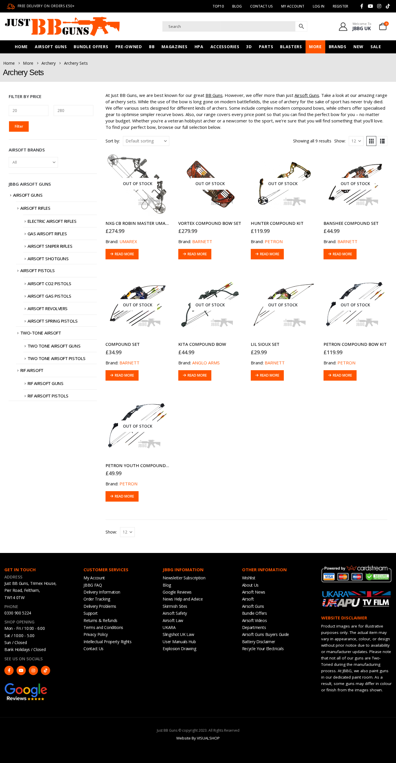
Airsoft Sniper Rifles (50, 246)
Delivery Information (101, 592)
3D (249, 46)
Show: (340, 141)
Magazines (174, 46)
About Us (250, 585)
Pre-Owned (128, 46)
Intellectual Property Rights (107, 641)
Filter (19, 126)
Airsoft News (253, 592)
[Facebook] (361, 6)
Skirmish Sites (175, 606)
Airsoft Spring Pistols (53, 321)
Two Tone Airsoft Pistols (57, 358)
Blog (237, 6)
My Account (94, 578)
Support (90, 613)
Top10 (218, 6)
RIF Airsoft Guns (45, 383)
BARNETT (202, 241)
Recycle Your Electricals (263, 648)
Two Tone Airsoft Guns (54, 346)
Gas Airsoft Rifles (47, 233)
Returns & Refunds (100, 620)
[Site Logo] (62, 26)
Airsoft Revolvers (48, 308)
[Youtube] (370, 6)
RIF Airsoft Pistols (48, 396)
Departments (254, 627)
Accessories (224, 46)
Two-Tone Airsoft (40, 333)
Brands (337, 46)
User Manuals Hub (179, 641)
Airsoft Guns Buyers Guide (265, 634)
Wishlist (249, 578)
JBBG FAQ (92, 585)
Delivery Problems (99, 606)
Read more (124, 254)
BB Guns (214, 95)
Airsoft (248, 599)
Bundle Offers (91, 46)
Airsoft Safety (175, 613)
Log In (318, 6)
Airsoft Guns (51, 46)
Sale (375, 46)
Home (21, 46)
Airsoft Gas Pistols (49, 296)
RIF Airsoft (31, 370)
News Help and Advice (183, 599)
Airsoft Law (173, 620)
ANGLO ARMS (206, 363)
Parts (266, 46)
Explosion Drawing (179, 648)
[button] (371, 141)
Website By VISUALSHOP (198, 738)
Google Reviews (177, 592)
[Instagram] (379, 6)
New (358, 46)
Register (340, 6)
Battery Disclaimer (258, 641)
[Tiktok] (387, 6)
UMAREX (128, 241)
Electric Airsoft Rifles (52, 221)
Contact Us (261, 6)
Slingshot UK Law (178, 634)
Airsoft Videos (254, 620)
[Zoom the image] (26, 685)
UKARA (169, 627)
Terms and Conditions (103, 627)
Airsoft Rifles (35, 208)
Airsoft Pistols (37, 270)
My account (292, 6)
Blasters (291, 46)
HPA (199, 46)
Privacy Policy (95, 634)
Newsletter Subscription (184, 578)
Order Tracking (96, 599)
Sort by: (113, 141)
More (315, 46)
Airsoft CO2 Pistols (49, 283)
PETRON (274, 241)
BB (152, 46)
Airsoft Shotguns (48, 258)
